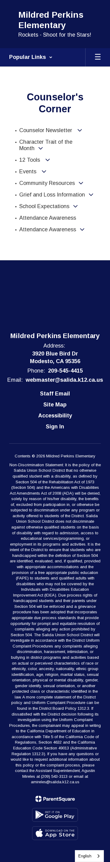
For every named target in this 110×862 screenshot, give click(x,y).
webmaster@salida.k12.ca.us (64, 380)
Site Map (55, 405)
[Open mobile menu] (98, 57)
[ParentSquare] (55, 798)
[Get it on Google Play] (55, 815)
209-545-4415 (65, 371)
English (84, 856)
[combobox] (89, 856)
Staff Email (55, 394)
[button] (31, 57)
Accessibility (55, 416)
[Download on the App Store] (55, 833)
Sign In (55, 427)
